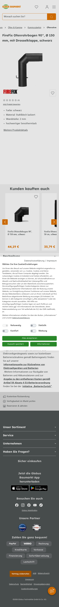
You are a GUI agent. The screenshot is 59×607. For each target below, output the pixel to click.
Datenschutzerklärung (34, 261)
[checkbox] (5, 325)
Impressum (52, 261)
